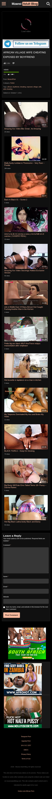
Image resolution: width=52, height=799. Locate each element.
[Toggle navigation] (4, 4)
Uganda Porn (26, 741)
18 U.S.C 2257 (26, 745)
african (9, 87)
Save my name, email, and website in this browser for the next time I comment (27, 608)
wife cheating (7, 89)
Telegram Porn (26, 736)
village (35, 87)
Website (6, 597)
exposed (30, 87)
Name (5, 576)
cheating (23, 87)
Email (5, 587)
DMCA (26, 750)
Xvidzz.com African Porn (26, 791)
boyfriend (16, 87)
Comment (7, 545)
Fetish (12, 83)
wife (40, 87)
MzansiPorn (12, 79)
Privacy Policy (26, 754)
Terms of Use (26, 759)
